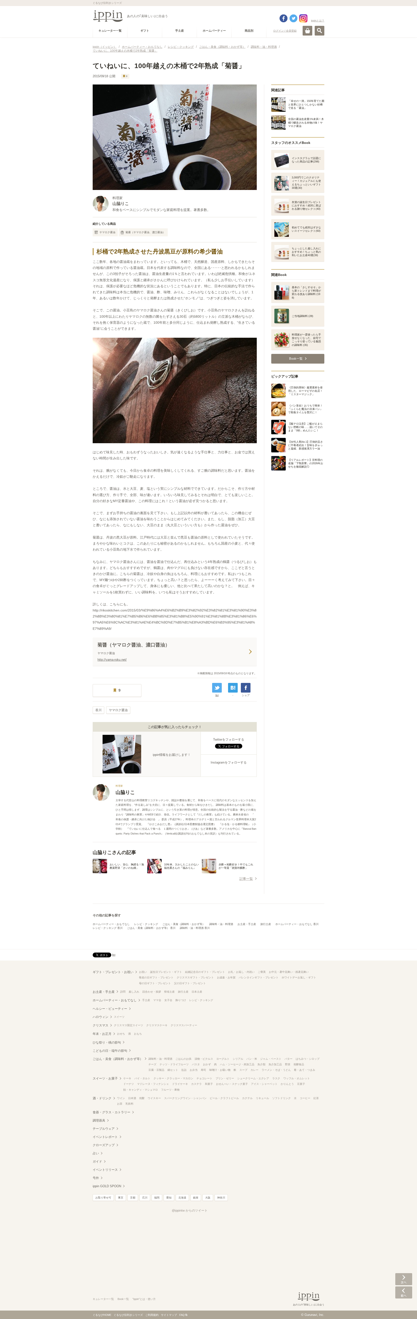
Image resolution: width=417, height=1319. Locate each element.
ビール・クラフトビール (224, 1098)
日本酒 (132, 1098)
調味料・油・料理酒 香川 (195, 927)
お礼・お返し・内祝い (241, 971)
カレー (254, 1069)
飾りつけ (180, 1000)
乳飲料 (129, 1103)
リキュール (262, 1098)
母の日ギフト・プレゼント (155, 983)
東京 (120, 1197)
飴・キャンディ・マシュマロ (140, 1089)
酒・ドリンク (102, 1098)
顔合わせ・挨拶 (151, 991)
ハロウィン (100, 1017)
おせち (121, 1033)
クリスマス (100, 1025)
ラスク (276, 1078)
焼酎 (142, 1098)
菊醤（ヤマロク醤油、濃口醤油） (145, 232)
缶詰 (184, 1069)
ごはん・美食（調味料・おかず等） (183, 924)
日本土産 (197, 991)
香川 (98, 710)
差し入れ (134, 991)
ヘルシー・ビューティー (110, 1008)
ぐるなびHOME (102, 1314)
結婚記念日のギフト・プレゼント (205, 971)
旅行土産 (265, 924)
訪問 (122, 991)
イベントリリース (105, 1170)
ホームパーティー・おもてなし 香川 (297, 924)
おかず (207, 1064)
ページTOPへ (403, 1308)
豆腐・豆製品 (156, 1069)
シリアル (238, 1058)
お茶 (119, 1103)
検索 (319, 30)
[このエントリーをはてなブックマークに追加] (233, 688)
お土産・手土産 (246, 924)
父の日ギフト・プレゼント (190, 983)
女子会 (168, 1000)
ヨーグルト (222, 1058)
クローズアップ (104, 1145)
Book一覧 (123, 1299)
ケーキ (127, 1078)
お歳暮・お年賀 (226, 977)
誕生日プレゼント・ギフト (166, 971)
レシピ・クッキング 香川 (108, 927)
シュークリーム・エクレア (253, 1078)
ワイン (121, 1098)
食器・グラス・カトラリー (111, 1112)
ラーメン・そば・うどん (276, 1069)
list (217, 695)
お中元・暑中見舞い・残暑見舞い (289, 971)
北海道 (182, 1197)
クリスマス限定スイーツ (128, 1025)
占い (96, 1153)
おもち (138, 1033)
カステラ (196, 1083)
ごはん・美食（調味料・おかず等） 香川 (151, 927)
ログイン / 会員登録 (285, 30)
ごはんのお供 (183, 1058)
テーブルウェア (104, 1128)
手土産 (146, 1000)
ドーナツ (128, 1083)
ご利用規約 (152, 1314)
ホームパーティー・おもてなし (111, 924)
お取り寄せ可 (103, 1197)
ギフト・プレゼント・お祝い (113, 972)
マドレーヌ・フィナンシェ (153, 1083)
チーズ (152, 1064)
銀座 (195, 1197)
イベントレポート (105, 1137)
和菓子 (209, 1083)
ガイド (97, 1161)
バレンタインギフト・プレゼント (258, 977)
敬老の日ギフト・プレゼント (156, 977)
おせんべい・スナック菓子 (232, 1083)
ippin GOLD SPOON (107, 1186)
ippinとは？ (317, 20)
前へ (403, 1292)
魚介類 (261, 1064)
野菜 (287, 1064)
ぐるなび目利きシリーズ (128, 1314)
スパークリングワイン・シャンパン (185, 1098)
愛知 (169, 1197)
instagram (303, 18)
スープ (243, 1069)
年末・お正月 (102, 1034)
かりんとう (287, 1083)
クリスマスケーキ (156, 1025)
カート (307, 30)
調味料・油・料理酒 (221, 924)
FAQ (182, 1314)
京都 (132, 1197)
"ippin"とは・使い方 (144, 1299)
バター (288, 1058)
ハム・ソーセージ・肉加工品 (237, 1064)
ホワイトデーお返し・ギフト (299, 977)
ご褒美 (262, 971)
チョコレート (204, 1078)
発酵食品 (298, 1064)
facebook (283, 18)
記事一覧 (246, 879)
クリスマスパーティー (184, 1025)
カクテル (247, 1098)
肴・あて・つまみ (304, 1069)
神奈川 (221, 1197)
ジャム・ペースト (270, 1058)
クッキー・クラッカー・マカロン (173, 1078)
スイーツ (119, 1016)
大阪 (207, 1197)
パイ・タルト (142, 1078)
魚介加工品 (275, 1064)
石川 (144, 1197)
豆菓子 (301, 1083)
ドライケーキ (180, 1083)
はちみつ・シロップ (308, 1058)
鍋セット (172, 1069)
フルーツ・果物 (170, 1089)
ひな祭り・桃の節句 (107, 1042)
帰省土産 (169, 991)
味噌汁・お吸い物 (219, 1069)
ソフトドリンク (281, 1098)
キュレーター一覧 (103, 1299)
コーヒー (305, 1098)
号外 (96, 1178)
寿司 (203, 1069)
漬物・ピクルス (204, 1058)
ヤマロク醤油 (107, 232)
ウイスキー (154, 1098)
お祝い (143, 971)
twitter (293, 18)
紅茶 (316, 1098)
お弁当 (194, 1069)
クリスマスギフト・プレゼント (195, 977)
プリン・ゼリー (224, 1078)
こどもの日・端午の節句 (110, 1050)
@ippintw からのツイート (190, 1210)
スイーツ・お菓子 (105, 1078)
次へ (403, 1279)
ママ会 (157, 1000)
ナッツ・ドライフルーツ (174, 1064)
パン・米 (251, 1058)
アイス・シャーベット (264, 1083)
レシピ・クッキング (146, 924)
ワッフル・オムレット (296, 1078)
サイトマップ (169, 1314)
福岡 (157, 1197)
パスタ (196, 1064)
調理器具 (99, 1120)
